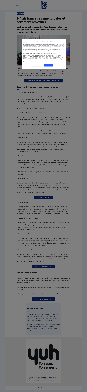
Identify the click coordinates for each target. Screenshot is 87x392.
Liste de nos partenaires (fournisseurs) (31, 61)
